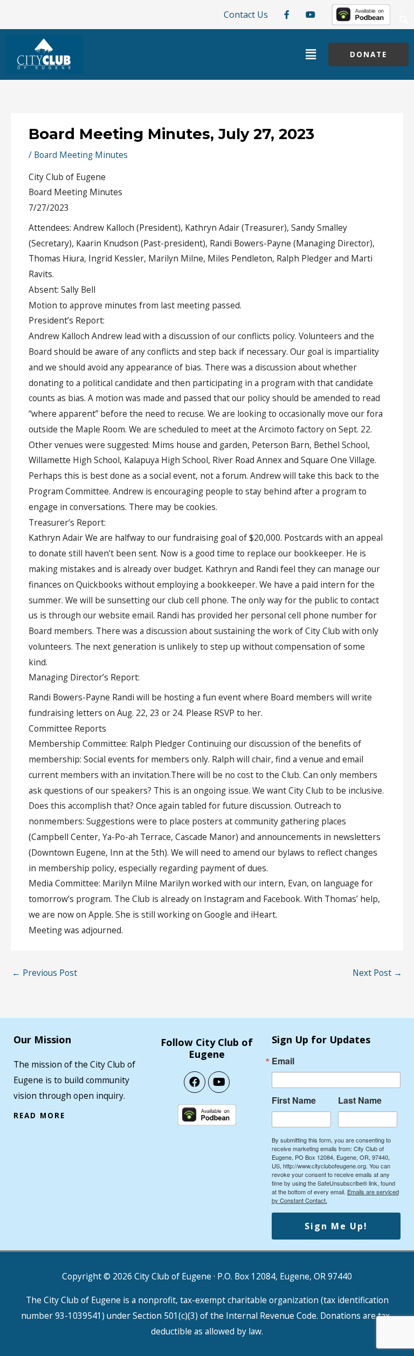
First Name (294, 1100)
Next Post (377, 973)
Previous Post (44, 973)
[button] (404, 22)
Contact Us (246, 14)
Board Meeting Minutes (81, 155)
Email (283, 1061)
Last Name (360, 1100)
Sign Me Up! (336, 1226)
